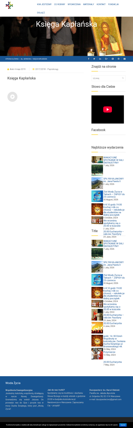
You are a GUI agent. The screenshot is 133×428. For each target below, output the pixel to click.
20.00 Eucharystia (112, 323)
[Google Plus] (106, 58)
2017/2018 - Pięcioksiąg (46, 69)
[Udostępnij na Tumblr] (113, 58)
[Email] (125, 58)
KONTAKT (101, 4)
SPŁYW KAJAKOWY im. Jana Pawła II (113, 180)
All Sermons (26, 59)
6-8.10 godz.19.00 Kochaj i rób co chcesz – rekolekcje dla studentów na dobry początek (114, 209)
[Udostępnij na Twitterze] (94, 58)
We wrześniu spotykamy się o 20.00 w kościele (112, 223)
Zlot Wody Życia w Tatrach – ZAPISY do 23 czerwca (114, 194)
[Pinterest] (119, 58)
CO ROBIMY (59, 4)
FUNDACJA (113, 4)
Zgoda (123, 425)
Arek (12, 69)
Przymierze (109, 352)
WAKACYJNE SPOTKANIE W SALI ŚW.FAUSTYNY (113, 160)
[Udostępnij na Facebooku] (88, 58)
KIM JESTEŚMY (44, 4)
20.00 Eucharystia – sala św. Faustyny (113, 316)
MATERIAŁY (88, 4)
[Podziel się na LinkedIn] (100, 58)
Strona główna (12, 59)
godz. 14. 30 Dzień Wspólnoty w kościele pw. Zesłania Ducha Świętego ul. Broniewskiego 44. (114, 341)
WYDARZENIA (74, 4)
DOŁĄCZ (41, 12)
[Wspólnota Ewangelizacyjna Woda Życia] (9, 5)
